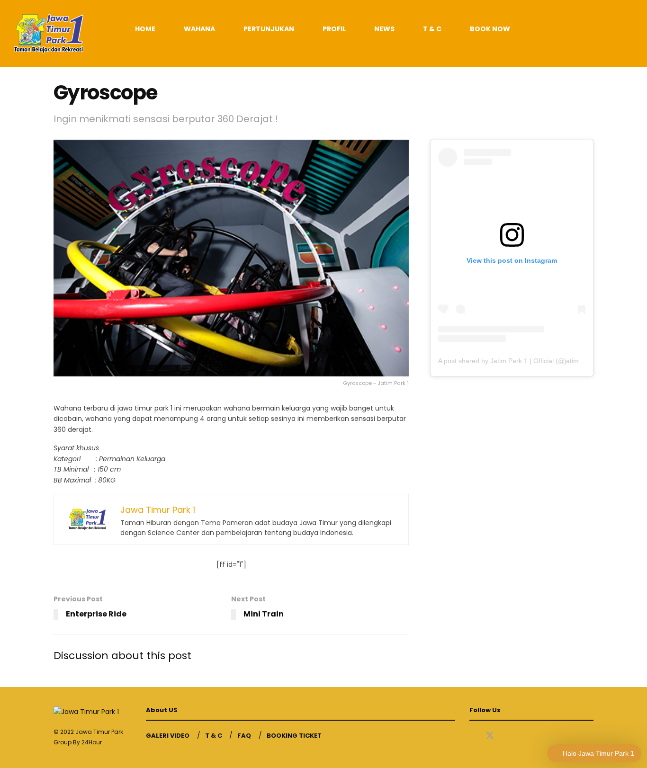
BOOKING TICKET (294, 735)
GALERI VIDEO (167, 735)
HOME (145, 29)
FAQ (244, 735)
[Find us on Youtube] (506, 736)
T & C (432, 29)
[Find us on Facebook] (472, 736)
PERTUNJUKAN (268, 29)
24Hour (91, 742)
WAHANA (199, 29)
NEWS (384, 29)
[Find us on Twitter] (489, 735)
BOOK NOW (490, 29)
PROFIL (334, 29)
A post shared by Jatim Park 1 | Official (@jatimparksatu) (522, 361)
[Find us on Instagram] (523, 736)
